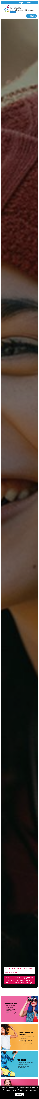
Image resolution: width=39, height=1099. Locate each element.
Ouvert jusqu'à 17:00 (23, 3)
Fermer (18, 1095)
